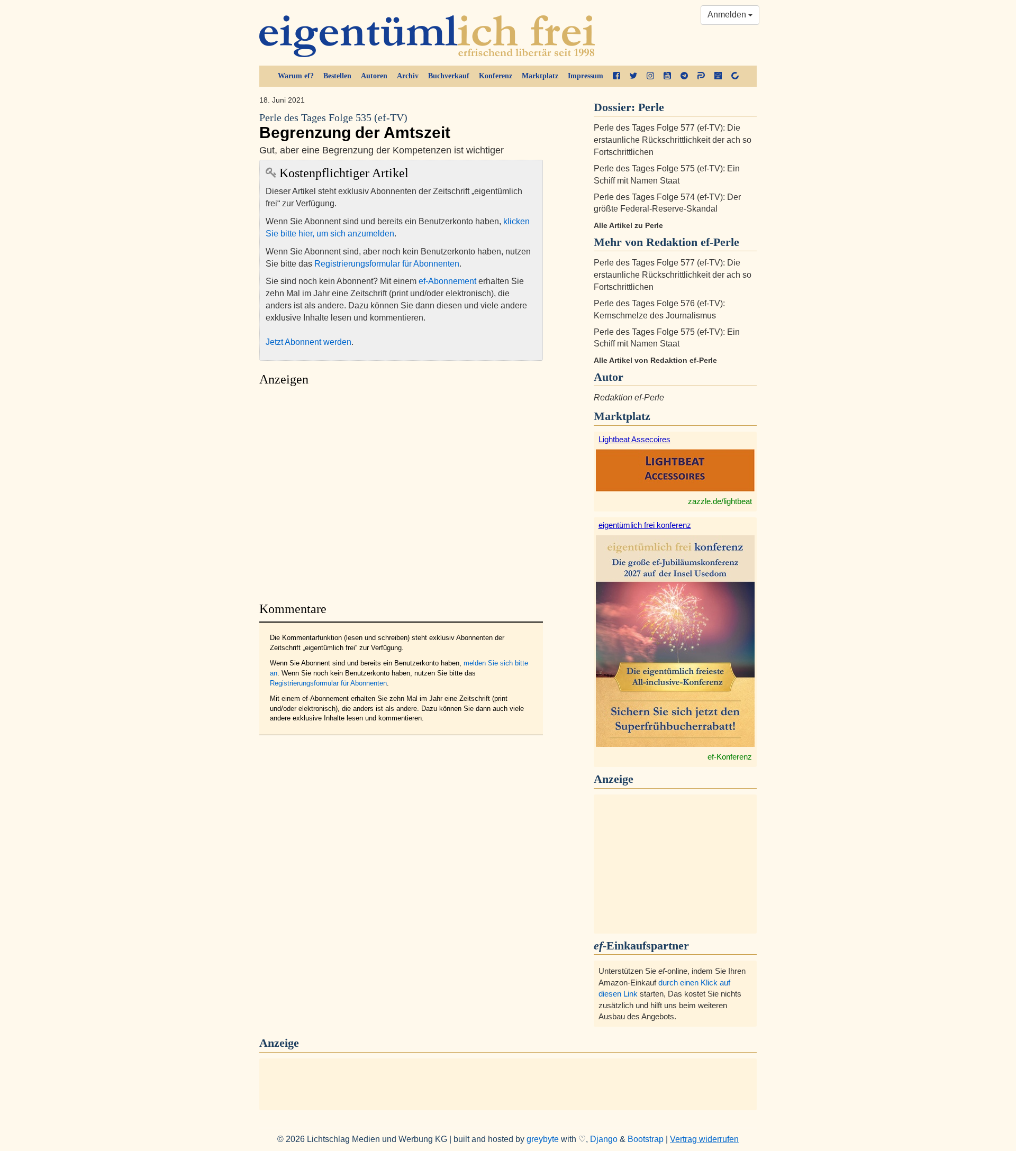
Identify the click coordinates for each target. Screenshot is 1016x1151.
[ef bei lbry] (718, 76)
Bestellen (337, 76)
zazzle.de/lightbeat (720, 501)
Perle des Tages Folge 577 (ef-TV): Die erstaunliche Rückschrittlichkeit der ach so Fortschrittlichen (672, 140)
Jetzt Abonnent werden (308, 341)
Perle (651, 107)
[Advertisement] (401, 491)
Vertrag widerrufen (704, 1139)
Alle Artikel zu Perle (628, 225)
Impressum (585, 76)
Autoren (374, 76)
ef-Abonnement (447, 281)
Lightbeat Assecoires (634, 439)
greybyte (543, 1139)
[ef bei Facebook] (616, 76)
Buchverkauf (448, 76)
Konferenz (495, 76)
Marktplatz (540, 76)
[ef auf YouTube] (667, 76)
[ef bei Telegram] (684, 76)
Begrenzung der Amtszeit (354, 126)
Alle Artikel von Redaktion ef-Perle (655, 360)
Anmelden (727, 14)
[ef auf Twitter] (633, 76)
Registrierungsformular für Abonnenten (386, 263)
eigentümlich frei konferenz (644, 524)
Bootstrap (646, 1139)
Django (604, 1139)
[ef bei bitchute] (735, 76)
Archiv (408, 76)
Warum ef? (296, 76)
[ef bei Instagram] (650, 76)
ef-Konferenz (729, 756)
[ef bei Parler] (701, 76)
